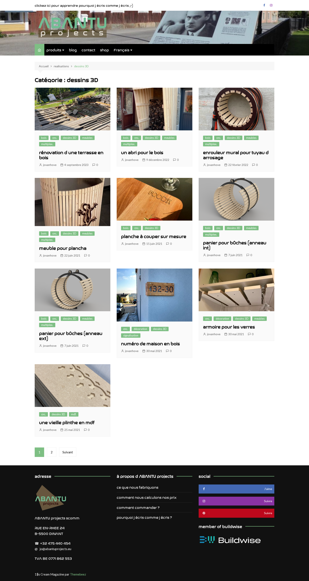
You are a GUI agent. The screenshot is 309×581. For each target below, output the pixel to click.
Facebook (264, 5)
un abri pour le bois (142, 152)
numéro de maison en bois (150, 343)
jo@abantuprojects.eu (55, 549)
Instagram (271, 5)
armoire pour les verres (229, 326)
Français (121, 49)
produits (53, 49)
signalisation (130, 335)
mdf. (73, 414)
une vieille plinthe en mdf (67, 422)
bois (43, 137)
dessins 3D (69, 137)
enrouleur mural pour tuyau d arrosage (236, 154)
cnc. (54, 137)
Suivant (67, 452)
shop (104, 49)
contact (88, 49)
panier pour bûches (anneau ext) (70, 335)
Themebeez (78, 574)
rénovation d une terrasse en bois (71, 154)
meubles (87, 137)
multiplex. (47, 144)
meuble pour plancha (62, 248)
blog (73, 49)
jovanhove (50, 165)
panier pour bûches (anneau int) (234, 245)
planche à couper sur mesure (153, 236)
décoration (140, 329)
